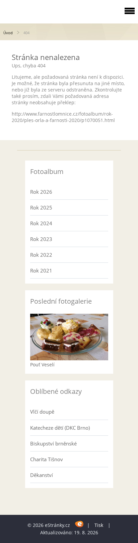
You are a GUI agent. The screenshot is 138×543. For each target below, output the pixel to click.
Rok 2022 (41, 254)
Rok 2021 (41, 270)
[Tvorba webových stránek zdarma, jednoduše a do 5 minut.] (79, 524)
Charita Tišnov (46, 459)
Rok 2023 (41, 239)
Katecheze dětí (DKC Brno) (60, 427)
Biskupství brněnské (53, 443)
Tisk (98, 525)
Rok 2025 (41, 207)
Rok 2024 (41, 223)
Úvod (8, 32)
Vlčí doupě (42, 411)
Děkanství (41, 475)
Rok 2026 (41, 191)
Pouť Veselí (42, 364)
